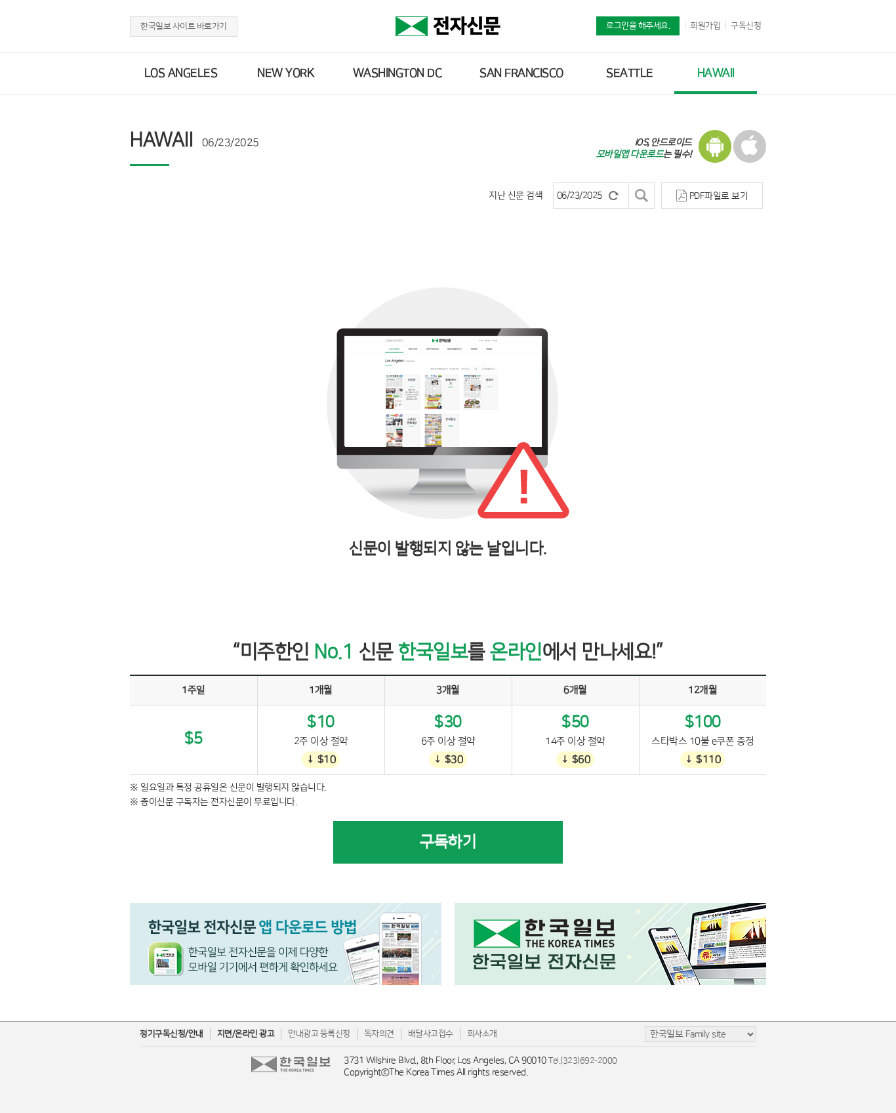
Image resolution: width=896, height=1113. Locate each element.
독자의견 (379, 1033)
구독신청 (746, 25)
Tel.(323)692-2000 (582, 1060)
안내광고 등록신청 (319, 1033)
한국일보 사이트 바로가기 (183, 26)
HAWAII (716, 73)
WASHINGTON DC (397, 73)
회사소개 (482, 1033)
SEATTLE (629, 73)
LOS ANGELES (181, 73)
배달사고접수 (430, 1033)
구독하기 (448, 841)
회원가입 (705, 25)
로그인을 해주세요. (638, 25)
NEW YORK (285, 73)
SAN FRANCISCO (521, 73)
